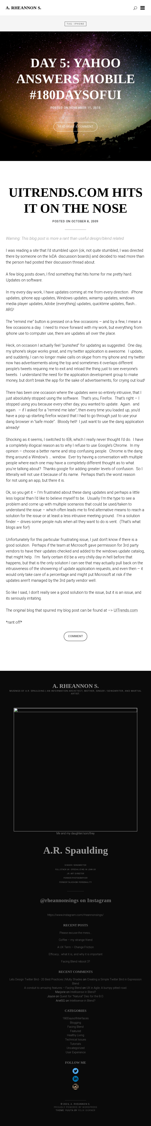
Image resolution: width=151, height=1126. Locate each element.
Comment (75, 636)
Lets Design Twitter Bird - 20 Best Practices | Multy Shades (45, 979)
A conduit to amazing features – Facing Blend (53, 988)
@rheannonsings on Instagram (75, 900)
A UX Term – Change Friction (75, 947)
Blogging (75, 1022)
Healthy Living (75, 1035)
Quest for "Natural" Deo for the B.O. (82, 996)
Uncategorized (76, 1048)
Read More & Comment (75, 126)
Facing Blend (75, 1027)
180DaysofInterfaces (76, 1018)
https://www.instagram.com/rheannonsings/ (75, 915)
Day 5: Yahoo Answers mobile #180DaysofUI (75, 79)
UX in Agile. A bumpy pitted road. (107, 988)
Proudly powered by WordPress (75, 1107)
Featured (75, 1031)
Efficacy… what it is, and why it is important (75, 954)
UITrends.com (126, 610)
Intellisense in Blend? (83, 992)
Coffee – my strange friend (75, 940)
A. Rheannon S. (23, 7)
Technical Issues (75, 1039)
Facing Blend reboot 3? (75, 961)
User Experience (76, 1052)
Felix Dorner (86, 1110)
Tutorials (75, 1044)
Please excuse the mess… (76, 933)
